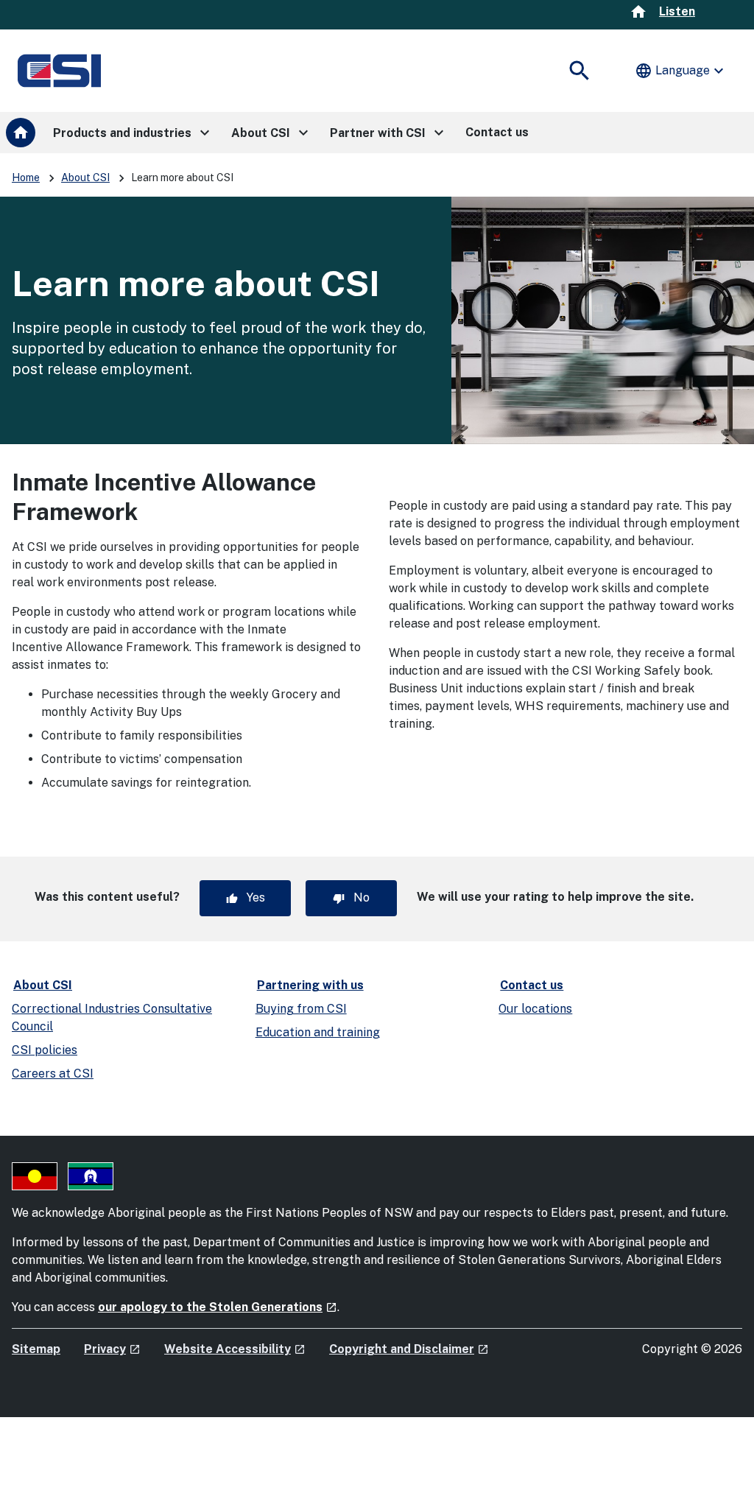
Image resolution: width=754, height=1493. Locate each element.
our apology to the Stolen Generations (217, 1307)
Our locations (535, 1009)
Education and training (318, 1032)
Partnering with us (310, 985)
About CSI (85, 177)
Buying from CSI (301, 1009)
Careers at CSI (53, 1074)
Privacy (112, 1349)
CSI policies (44, 1050)
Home (26, 177)
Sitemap (36, 1349)
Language (681, 71)
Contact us (531, 985)
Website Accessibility (235, 1349)
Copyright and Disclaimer (409, 1349)
